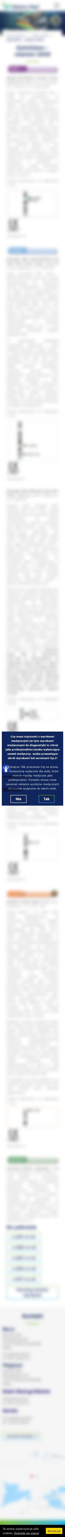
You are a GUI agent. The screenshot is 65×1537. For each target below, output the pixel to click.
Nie (18, 799)
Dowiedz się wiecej (26, 1533)
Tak (47, 799)
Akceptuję (54, 1531)
